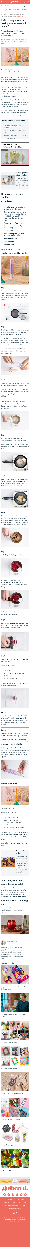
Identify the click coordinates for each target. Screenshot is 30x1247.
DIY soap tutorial (9, 138)
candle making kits (22, 185)
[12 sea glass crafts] (15, 1158)
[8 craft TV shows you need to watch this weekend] (15, 1002)
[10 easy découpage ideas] (15, 1133)
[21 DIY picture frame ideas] (15, 1056)
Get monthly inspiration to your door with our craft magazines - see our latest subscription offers (14, 41)
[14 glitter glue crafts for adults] (15, 1107)
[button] (15, 157)
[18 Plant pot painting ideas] (15, 1030)
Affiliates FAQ (20, 16)
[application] (15, 155)
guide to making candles (14, 910)
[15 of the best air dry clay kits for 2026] (15, 1081)
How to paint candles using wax (15, 135)
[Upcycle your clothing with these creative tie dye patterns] (15, 974)
